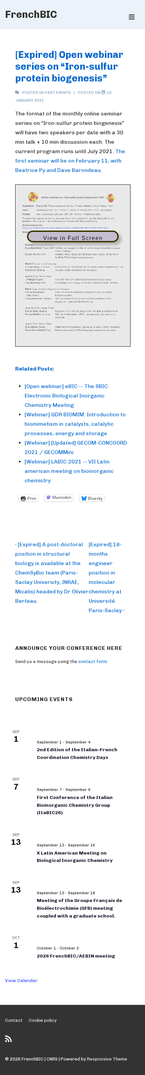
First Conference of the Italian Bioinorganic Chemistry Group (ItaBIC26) (75, 805)
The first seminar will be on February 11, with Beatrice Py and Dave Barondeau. (70, 160)
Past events (58, 92)
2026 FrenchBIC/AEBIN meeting (76, 956)
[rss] (9, 1041)
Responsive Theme (107, 1059)
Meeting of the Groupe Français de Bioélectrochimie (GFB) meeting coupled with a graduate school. (79, 908)
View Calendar (21, 980)
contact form (92, 661)
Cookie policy (43, 1020)
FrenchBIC (31, 14)
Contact (14, 1020)
